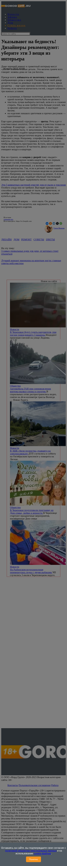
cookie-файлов (42, 853)
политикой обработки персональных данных (31, 850)
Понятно (33, 859)
